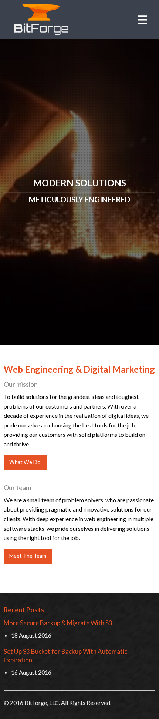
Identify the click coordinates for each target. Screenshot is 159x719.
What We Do (25, 462)
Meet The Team (27, 556)
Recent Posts (24, 610)
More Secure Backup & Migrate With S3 (58, 623)
